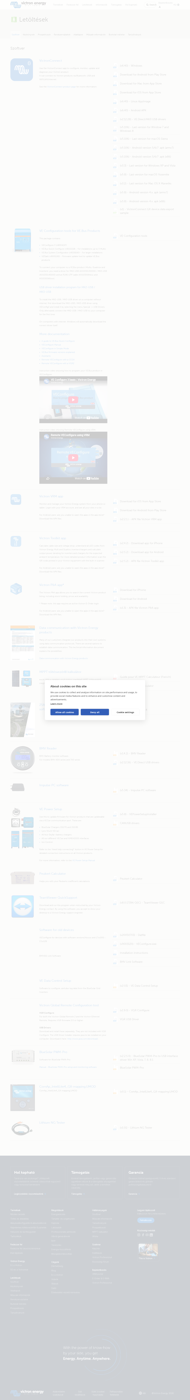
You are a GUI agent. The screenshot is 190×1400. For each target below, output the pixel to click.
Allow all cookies (64, 712)
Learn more (56, 703)
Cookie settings (125, 712)
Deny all (94, 712)
